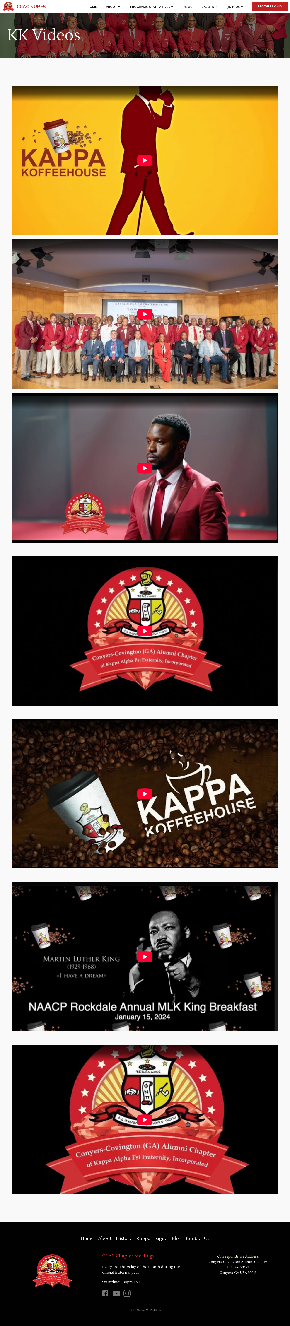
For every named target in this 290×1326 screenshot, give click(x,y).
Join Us (234, 7)
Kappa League (151, 1239)
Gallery (208, 7)
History (124, 1239)
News (187, 7)
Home (92, 7)
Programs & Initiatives (150, 7)
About (111, 7)
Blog (176, 1239)
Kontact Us (197, 1239)
